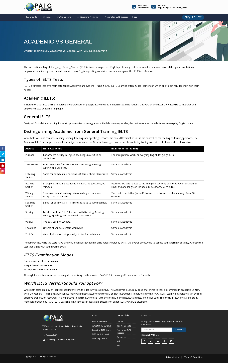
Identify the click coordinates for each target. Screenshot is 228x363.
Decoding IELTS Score (101, 330)
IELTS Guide (31, 17)
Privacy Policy (172, 357)
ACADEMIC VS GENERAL (101, 326)
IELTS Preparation (99, 338)
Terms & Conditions (193, 357)
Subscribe (179, 329)
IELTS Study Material (100, 334)
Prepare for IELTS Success (116, 17)
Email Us (162, 6)
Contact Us (121, 337)
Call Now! (142, 6)
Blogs (134, 17)
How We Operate (63, 17)
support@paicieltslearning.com (61, 339)
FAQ (118, 341)
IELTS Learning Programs (87, 17)
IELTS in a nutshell (99, 321)
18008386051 (51, 335)
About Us (47, 17)
